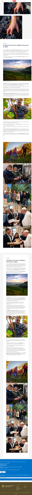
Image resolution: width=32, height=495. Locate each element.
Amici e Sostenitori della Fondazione (18, 488)
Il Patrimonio (17, 487)
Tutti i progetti (25, 486)
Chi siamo (17, 486)
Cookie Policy (27, 492)
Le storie (25, 487)
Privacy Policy (24, 492)
